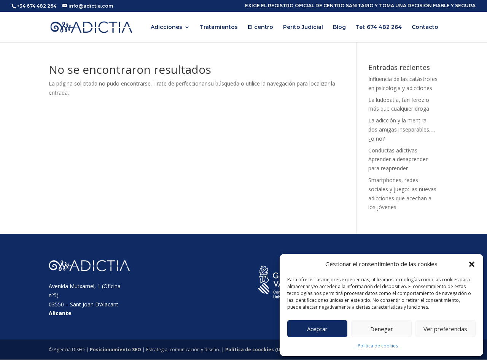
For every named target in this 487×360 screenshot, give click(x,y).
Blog (339, 27)
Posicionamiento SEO (115, 349)
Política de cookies (378, 346)
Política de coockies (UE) (255, 349)
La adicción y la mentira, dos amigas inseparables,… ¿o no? (401, 129)
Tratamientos (219, 27)
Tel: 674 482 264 (379, 27)
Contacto (425, 27)
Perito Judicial (303, 27)
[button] (472, 264)
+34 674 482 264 (36, 6)
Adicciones (166, 27)
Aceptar (317, 329)
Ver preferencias (445, 329)
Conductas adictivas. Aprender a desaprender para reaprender (398, 159)
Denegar (381, 329)
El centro (260, 27)
